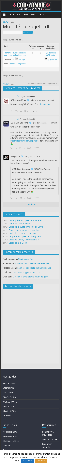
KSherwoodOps (18, 100)
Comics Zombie (49, 439)
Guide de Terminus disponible (22, 233)
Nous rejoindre (10, 431)
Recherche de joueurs (17, 64)
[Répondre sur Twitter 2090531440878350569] (12, 111)
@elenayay (45, 104)
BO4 (26, 14)
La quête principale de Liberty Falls (25, 236)
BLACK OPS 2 (9, 411)
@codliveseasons (40, 123)
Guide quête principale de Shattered (25, 220)
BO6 (12, 14)
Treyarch (15, 156)
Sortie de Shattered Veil (20, 223)
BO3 (42, 14)
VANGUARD (8, 388)
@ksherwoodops (38, 100)
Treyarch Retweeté (27, 96)
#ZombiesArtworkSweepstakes (25, 140)
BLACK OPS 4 (9, 397)
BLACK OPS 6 (9, 383)
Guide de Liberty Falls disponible (24, 239)
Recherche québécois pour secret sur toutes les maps (15, 54)
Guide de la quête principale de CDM (26, 226)
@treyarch (29, 156)
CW (18, 14)
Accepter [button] (27, 460)
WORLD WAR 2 (10, 401)
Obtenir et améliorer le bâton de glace (30, 276)
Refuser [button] (41, 460)
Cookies (6, 445)
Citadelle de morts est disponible (24, 230)
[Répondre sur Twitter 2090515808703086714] (12, 148)
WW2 (33, 14)
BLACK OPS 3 (9, 406)
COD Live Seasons (19, 122)
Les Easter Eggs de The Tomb (27, 272)
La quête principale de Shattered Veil (32, 263)
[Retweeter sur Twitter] (18, 96)
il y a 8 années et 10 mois (50, 54)
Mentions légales (11, 441)
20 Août (51, 100)
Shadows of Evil (25, 259)
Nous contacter (10, 436)
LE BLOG (7, 415)
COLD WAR (8, 392)
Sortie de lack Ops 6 (18, 242)
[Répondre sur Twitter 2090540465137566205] (12, 198)
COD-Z (5, 22)
